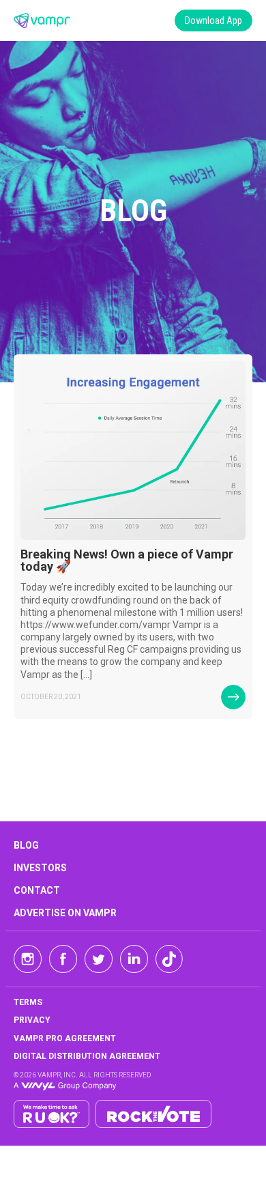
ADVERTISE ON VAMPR (65, 912)
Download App (213, 20)
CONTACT (37, 890)
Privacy (32, 1020)
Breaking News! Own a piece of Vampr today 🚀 (126, 560)
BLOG (26, 845)
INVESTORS (40, 867)
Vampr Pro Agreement (65, 1038)
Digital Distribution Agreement (87, 1056)
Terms (28, 1002)
